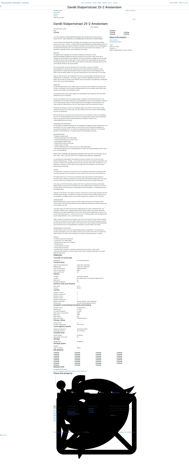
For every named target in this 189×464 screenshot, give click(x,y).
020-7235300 (113, 40)
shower (78, 371)
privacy (56, 371)
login (180, 2)
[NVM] (59, 392)
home (82, 2)
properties (88, 2)
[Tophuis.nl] (129, 392)
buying (94, 2)
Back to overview (130, 10)
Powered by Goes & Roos (61, 432)
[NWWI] (101, 392)
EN (187, 2)
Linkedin (91, 410)
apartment (68, 371)
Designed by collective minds (127, 432)
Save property (95, 27)
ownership (61, 371)
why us (110, 2)
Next (60, 10)
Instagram (91, 412)
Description (57, 12)
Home (55, 410)
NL (184, 2)
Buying (55, 414)
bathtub (73, 371)
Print (134, 19)
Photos (55, 16)
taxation (104, 2)
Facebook (91, 408)
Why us (56, 419)
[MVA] (73, 392)
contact (115, 2)
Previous (56, 10)
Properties (56, 412)
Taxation (56, 417)
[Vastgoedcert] (115, 392)
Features (56, 14)
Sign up (113, 415)
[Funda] (87, 392)
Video (111, 44)
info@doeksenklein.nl (115, 42)
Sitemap (86, 432)
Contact (56, 421)
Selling (55, 415)
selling (99, 2)
